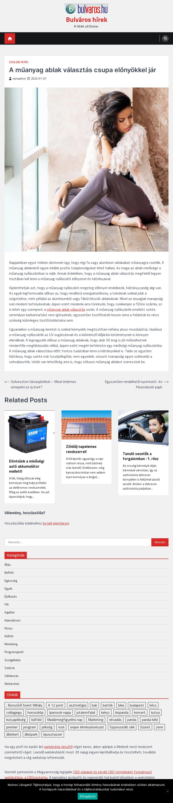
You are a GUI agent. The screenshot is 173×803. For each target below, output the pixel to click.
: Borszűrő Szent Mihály (24, 705)
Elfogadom (87, 796)
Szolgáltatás (18, 62)
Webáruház (12, 683)
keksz (105, 712)
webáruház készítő (58, 746)
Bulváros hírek (86, 19)
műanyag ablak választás (66, 309)
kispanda (121, 712)
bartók (108, 705)
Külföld (9, 636)
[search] (165, 38)
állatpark (31, 734)
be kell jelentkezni (56, 523)
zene (159, 727)
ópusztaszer (52, 734)
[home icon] (10, 38)
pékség (47, 727)
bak (94, 705)
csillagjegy (14, 712)
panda (131, 719)
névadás (115, 719)
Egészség (11, 580)
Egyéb (8, 588)
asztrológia (77, 705)
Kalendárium (12, 620)
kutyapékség (16, 719)
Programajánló (14, 652)
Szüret (145, 727)
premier (12, 727)
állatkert (12, 734)
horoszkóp (35, 712)
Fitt (7, 604)
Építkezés (11, 596)
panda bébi (150, 719)
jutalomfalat (86, 712)
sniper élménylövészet (87, 727)
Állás (8, 564)
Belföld (9, 572)
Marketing (11, 644)
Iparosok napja (60, 712)
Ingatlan (10, 612)
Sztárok (10, 668)
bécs (153, 705)
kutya (155, 712)
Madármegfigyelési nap (64, 719)
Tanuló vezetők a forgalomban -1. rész (141, 456)
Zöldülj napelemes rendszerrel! (81, 449)
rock (61, 727)
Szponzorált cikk (122, 727)
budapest (137, 705)
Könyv (8, 628)
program (29, 727)
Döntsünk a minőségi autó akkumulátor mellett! (26, 466)
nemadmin (19, 78)
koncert (140, 712)
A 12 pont (55, 705)
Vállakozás (12, 676)
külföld (36, 719)
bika (121, 705)
